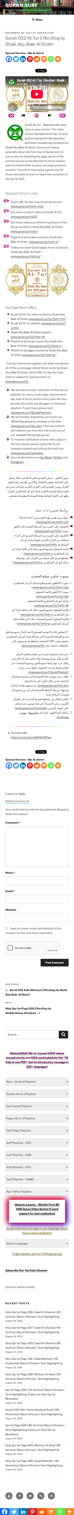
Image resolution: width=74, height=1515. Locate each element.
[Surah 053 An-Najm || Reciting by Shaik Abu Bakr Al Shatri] (11, 115)
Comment (12, 822)
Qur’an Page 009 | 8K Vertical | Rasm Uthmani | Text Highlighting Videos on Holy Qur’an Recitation (34, 1430)
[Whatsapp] (51, 59)
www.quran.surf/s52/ (24, 216)
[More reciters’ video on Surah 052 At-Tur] (24, 115)
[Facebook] (9, 59)
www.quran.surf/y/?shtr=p (38, 355)
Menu (39, 19)
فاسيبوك (33, 712)
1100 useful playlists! (44, 1057)
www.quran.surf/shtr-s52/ (27, 206)
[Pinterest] (30, 59)
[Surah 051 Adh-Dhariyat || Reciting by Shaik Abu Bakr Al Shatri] (62, 115)
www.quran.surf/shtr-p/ (25, 256)
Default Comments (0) (17, 801)
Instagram (17, 462)
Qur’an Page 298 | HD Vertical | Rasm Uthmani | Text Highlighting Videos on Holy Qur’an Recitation (34, 1394)
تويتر (23, 712)
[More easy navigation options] (36, 115)
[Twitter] (16, 59)
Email (10, 891)
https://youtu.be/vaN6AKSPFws (31, 737)
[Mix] (44, 59)
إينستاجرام (63, 717)
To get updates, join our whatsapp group (37, 1253)
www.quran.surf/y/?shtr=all (28, 337)
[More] (58, 59)
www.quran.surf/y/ (17, 381)
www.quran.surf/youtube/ (27, 453)
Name (10, 872)
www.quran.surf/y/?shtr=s (45, 346)
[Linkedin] (23, 59)
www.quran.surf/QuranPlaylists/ (31, 412)
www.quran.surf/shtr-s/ (43, 241)
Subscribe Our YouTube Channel (26, 1270)
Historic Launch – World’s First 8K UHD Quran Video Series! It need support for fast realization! (37, 1209)
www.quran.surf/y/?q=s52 (52, 596)
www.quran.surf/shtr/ (24, 231)
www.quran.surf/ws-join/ (26, 426)
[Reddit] (37, 59)
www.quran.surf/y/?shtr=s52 (47, 319)
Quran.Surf (21, 5)
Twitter (57, 457)
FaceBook (46, 457)
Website (10, 909)
